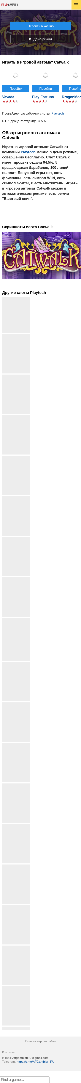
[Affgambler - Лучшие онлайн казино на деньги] (9, 4)
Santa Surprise (16, 579)
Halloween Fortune (16, 866)
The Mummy (16, 987)
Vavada (8, 97)
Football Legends (16, 663)
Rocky (16, 538)
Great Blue (16, 457)
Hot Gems (16, 947)
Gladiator (16, 497)
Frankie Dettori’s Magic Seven (16, 621)
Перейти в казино (41, 26)
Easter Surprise (16, 744)
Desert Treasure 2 (16, 906)
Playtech (57, 113)
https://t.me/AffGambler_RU (35, 1061)
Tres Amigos (16, 376)
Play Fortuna (43, 97)
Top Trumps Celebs (16, 704)
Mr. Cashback (16, 825)
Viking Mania (16, 1028)
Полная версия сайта (40, 1041)
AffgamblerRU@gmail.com (30, 1057)
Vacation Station (16, 335)
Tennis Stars (16, 785)
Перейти (16, 88)
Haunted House (16, 416)
